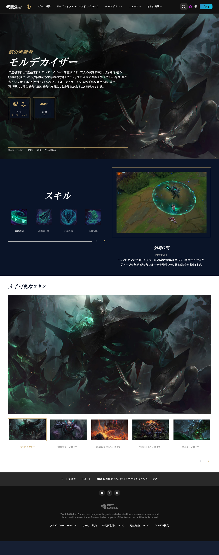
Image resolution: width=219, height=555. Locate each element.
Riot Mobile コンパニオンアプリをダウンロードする (127, 479)
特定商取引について (113, 525)
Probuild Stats (50, 150)
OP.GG (30, 150)
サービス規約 (89, 525)
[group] (56, 220)
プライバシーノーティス (63, 525)
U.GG (39, 150)
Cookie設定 (161, 525)
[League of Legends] (29, 6)
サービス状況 (68, 479)
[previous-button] (97, 241)
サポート (86, 479)
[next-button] (104, 241)
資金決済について (139, 525)
